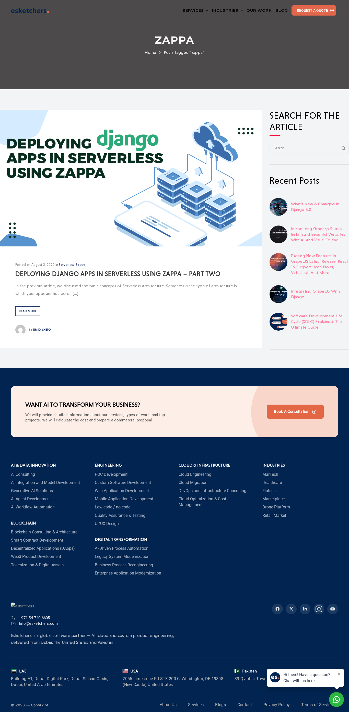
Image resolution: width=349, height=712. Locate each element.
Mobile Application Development (124, 498)
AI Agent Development (31, 498)
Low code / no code (112, 507)
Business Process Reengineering (124, 565)
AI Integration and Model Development (45, 482)
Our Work (259, 10)
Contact (244, 705)
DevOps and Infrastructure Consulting (212, 490)
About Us (168, 705)
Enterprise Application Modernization (128, 573)
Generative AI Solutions (32, 490)
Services (193, 10)
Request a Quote (312, 10)
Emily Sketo (42, 329)
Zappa (81, 265)
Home (150, 52)
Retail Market (274, 515)
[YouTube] (332, 609)
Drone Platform (276, 507)
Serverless (66, 265)
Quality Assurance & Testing (120, 515)
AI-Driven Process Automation (121, 548)
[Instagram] (318, 609)
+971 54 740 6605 (34, 618)
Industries (225, 10)
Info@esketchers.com (38, 623)
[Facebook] (277, 609)
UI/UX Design (107, 523)
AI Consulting (23, 474)
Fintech (269, 490)
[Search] (344, 148)
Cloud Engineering (195, 474)
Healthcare (272, 482)
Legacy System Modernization (122, 556)
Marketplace (273, 498)
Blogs (220, 705)
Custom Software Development (123, 482)
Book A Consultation (291, 411)
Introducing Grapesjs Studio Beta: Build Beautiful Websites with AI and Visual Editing (318, 234)
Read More (28, 311)
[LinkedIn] (305, 609)
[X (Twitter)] (291, 609)
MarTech (270, 474)
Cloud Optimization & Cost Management (202, 501)
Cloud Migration (193, 482)
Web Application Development (122, 490)
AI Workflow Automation (33, 507)
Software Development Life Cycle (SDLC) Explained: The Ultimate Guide (317, 322)
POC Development (111, 474)
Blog (281, 10)
